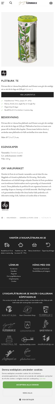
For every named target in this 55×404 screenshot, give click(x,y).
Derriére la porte (16, 152)
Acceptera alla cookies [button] (27, 385)
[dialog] (27, 385)
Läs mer (43, 378)
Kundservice (13, 269)
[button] (27, 399)
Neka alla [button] (27, 393)
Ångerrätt (14, 274)
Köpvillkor (14, 271)
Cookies (13, 281)
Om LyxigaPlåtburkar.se (14, 276)
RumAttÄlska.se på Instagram (41, 271)
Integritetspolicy (14, 279)
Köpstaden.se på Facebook (41, 269)
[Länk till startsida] (2, 218)
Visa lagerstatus (27, 95)
